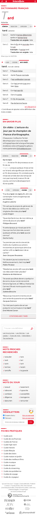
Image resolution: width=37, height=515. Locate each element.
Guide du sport (9, 465)
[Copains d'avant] (9, 508)
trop (24, 84)
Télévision (7, 418)
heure (15, 71)
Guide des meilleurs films (14, 459)
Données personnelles (8, 487)
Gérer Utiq (32, 487)
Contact (7, 485)
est (13, 79)
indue (20, 71)
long (25, 38)
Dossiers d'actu (9, 415)
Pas (12, 103)
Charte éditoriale (24, 483)
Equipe (16, 483)
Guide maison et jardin (13, 457)
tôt (21, 91)
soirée (19, 95)
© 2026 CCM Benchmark (18, 491)
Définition (5, 156)
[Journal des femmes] (9, 500)
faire (16, 86)
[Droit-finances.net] (27, 504)
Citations (14, 62)
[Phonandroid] (27, 512)
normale (25, 75)
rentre (22, 50)
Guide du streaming (12, 468)
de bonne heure (20, 103)
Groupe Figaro (24, 489)
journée (26, 44)
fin (17, 44)
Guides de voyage (11, 474)
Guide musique (10, 462)
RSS (22, 485)
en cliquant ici (30, 107)
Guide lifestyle (9, 451)
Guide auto (8, 436)
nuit (14, 47)
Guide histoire (9, 448)
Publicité (32, 483)
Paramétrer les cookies (21, 487)
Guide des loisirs (10, 454)
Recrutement (28, 485)
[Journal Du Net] (9, 504)
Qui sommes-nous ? (7, 483)
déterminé (27, 35)
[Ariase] (9, 513)
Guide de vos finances (12, 439)
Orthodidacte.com (24, 149)
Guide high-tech (10, 445)
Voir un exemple (28, 415)
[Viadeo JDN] (27, 508)
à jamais (27, 79)
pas (18, 91)
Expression (23, 26)
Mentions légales (14, 489)
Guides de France (10, 442)
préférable (19, 79)
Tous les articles (15, 485)
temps (20, 35)
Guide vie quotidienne (12, 471)
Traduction (13, 26)
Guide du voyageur (11, 477)
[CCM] (27, 500)
